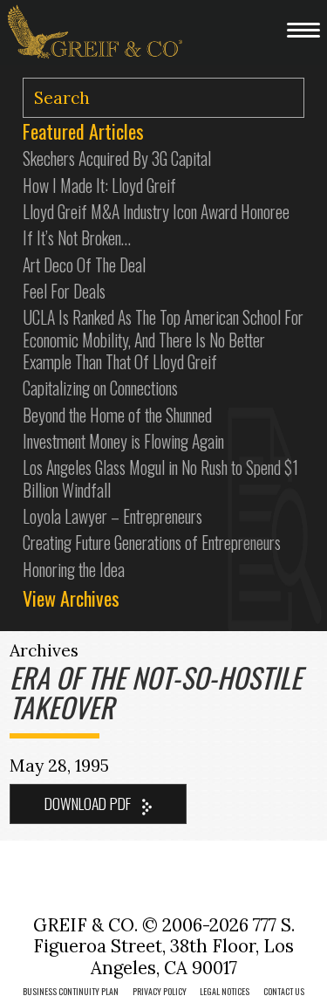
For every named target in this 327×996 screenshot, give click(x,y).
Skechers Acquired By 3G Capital (117, 158)
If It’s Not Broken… (77, 238)
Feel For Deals (64, 291)
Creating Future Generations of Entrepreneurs (152, 542)
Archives (44, 650)
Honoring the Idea (74, 569)
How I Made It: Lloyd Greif (99, 185)
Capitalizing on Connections (100, 388)
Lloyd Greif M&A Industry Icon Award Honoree (156, 211)
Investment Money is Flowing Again (123, 441)
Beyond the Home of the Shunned (117, 415)
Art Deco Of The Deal (84, 265)
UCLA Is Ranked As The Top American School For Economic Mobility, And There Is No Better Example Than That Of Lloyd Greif (163, 339)
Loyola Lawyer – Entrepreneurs (112, 516)
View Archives (71, 598)
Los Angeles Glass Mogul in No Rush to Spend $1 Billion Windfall (160, 478)
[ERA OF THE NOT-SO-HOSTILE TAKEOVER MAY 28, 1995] (98, 803)
